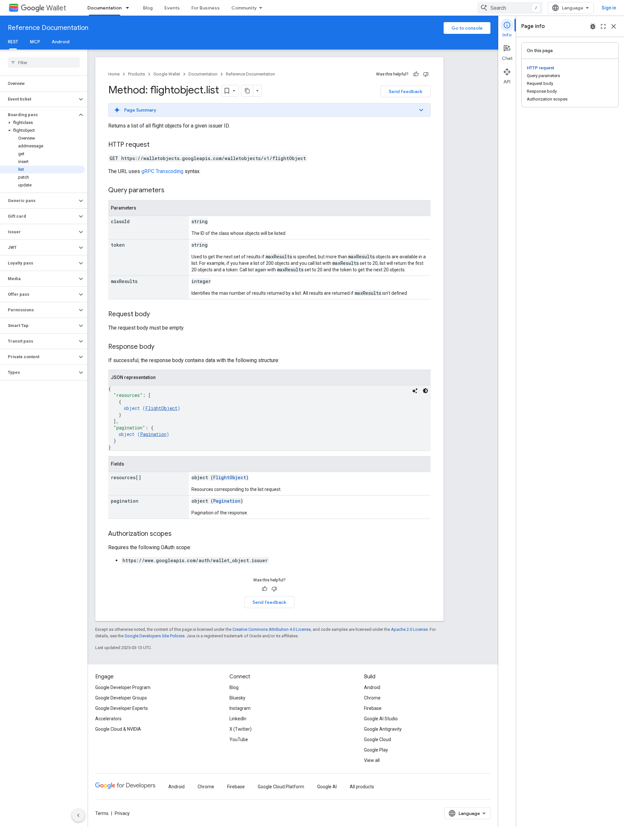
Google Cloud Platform (281, 786)
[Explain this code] (415, 391)
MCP (35, 42)
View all (372, 760)
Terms (102, 813)
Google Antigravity (383, 729)
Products (136, 74)
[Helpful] (416, 74)
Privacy (122, 813)
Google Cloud (377, 739)
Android (61, 42)
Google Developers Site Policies (154, 635)
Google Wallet (166, 74)
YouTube (238, 739)
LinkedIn (237, 718)
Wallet (56, 8)
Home (114, 74)
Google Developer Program (122, 687)
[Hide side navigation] (78, 815)
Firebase (373, 708)
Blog (148, 8)
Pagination (153, 434)
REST (13, 42)
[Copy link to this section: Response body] (160, 347)
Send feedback (405, 91)
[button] (38, 99)
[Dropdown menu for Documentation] (129, 8)
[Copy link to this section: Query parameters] (170, 191)
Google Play (376, 749)
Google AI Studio (381, 718)
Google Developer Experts (121, 708)
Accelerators (108, 718)
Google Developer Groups (121, 697)
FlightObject (161, 408)
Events (172, 8)
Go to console (467, 28)
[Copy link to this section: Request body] (156, 315)
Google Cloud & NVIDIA (118, 729)
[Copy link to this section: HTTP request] (156, 145)
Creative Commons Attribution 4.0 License (271, 629)
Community (244, 8)
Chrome (372, 697)
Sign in (609, 7)
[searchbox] (44, 62)
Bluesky (237, 697)
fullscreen (603, 26)
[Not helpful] (426, 74)
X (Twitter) (240, 729)
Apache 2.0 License (409, 629)
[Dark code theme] (425, 391)
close (614, 26)
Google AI (327, 786)
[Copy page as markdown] (247, 90)
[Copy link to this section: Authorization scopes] (178, 534)
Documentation (104, 8)
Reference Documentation (48, 28)
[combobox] (509, 8)
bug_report (593, 26)
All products (362, 786)
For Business (205, 8)
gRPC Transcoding (162, 171)
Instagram (240, 708)
